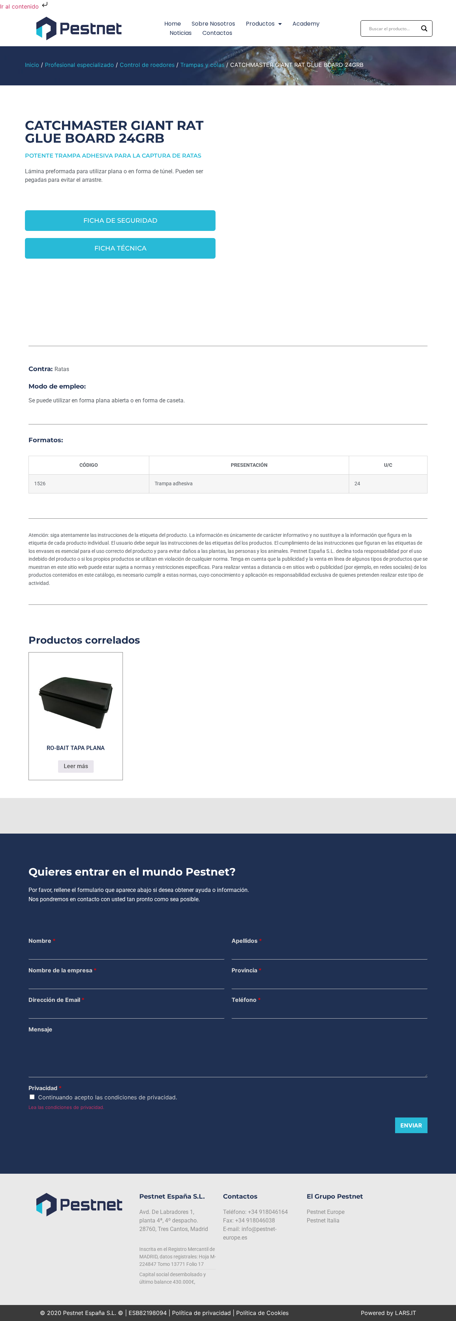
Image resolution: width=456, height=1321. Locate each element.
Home (172, 24)
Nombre (42, 940)
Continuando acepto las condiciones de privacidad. (107, 1097)
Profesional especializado (79, 64)
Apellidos (247, 940)
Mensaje (40, 1029)
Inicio (32, 64)
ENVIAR (411, 1125)
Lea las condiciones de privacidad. (66, 1107)
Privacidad (45, 1088)
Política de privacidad (201, 1312)
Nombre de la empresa (62, 970)
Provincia (246, 970)
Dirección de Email (56, 999)
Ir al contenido (20, 6)
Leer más (76, 766)
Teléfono (246, 999)
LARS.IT (405, 1312)
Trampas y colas (202, 64)
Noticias (181, 33)
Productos (260, 24)
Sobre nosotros (213, 24)
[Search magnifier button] (424, 28)
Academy (306, 24)
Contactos (217, 33)
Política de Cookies (262, 1312)
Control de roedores (147, 64)
